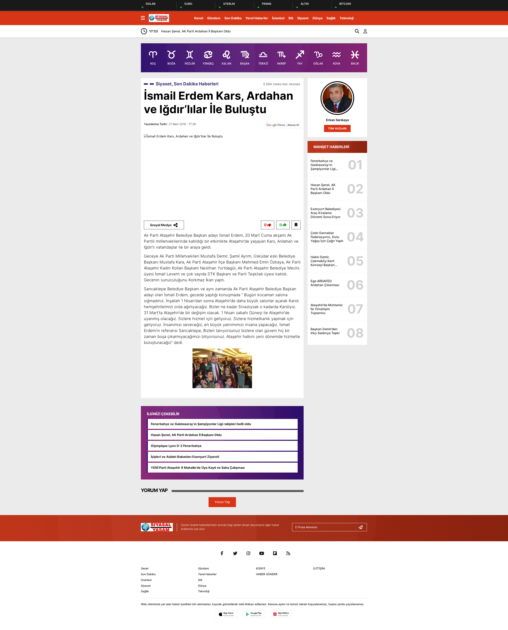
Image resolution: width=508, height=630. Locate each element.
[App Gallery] (281, 614)
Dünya (317, 18)
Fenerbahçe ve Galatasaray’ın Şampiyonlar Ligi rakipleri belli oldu (201, 424)
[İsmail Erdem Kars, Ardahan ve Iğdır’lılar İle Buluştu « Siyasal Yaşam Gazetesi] (159, 18)
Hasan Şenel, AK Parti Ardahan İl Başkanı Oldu (186, 435)
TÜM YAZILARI (337, 128)
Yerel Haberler (256, 18)
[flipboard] (275, 553)
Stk (290, 18)
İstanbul (278, 18)
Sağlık (331, 18)
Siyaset (303, 18)
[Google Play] (254, 614)
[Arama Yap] (355, 31)
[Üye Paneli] (363, 31)
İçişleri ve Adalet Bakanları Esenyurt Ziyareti (185, 457)
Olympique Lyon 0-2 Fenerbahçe (176, 446)
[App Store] (227, 614)
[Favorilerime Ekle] (296, 225)
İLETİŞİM (319, 568)
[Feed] (288, 553)
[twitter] (235, 553)
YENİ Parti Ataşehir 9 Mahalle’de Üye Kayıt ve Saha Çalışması (198, 468)
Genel (198, 18)
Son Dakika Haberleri (196, 83)
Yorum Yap (222, 502)
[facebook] (222, 553)
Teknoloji (347, 18)
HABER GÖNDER (266, 574)
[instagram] (248, 553)
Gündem (213, 18)
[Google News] (283, 125)
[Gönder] (362, 527)
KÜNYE (260, 568)
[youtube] (262, 553)
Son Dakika (232, 18)
